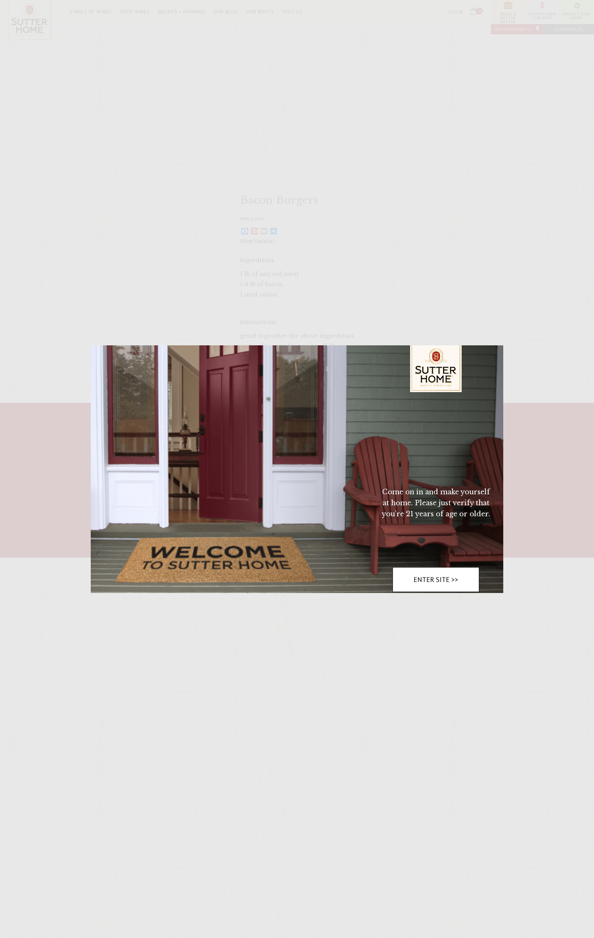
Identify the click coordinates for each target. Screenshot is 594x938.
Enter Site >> (436, 579)
